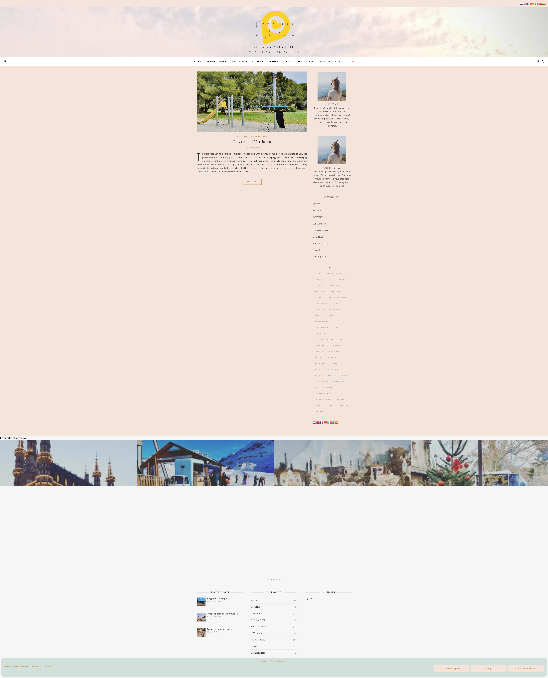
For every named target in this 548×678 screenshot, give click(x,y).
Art (331, 280)
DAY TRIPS (238, 61)
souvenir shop (323, 393)
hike (331, 316)
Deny (488, 668)
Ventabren (320, 411)
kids (336, 328)
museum (335, 363)
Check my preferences (526, 668)
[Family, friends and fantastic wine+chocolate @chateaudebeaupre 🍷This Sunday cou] (205, 463)
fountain (320, 310)
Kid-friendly (321, 328)
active (318, 274)
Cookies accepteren (451, 668)
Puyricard (339, 381)
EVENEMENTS (320, 223)
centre (342, 280)
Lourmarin (336, 345)
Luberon (319, 351)
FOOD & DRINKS (279, 61)
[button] (268, 579)
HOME (197, 61)
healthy (319, 316)
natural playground (326, 369)
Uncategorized (320, 256)
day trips (320, 292)
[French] (322, 422)
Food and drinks (338, 298)
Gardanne (335, 310)
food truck (321, 304)
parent (332, 375)
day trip (334, 286)
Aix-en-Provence (336, 274)
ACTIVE (256, 61)
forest (337, 304)
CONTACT (341, 61)
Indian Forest (322, 322)
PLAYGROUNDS (215, 61)
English (308, 598)
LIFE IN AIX (303, 61)
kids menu (320, 334)
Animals (319, 280)
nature (319, 375)
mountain (320, 363)
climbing (319, 286)
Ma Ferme (334, 351)
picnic (344, 375)
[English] (318, 422)
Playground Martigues (252, 141)
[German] (325, 422)
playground (321, 381)
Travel (329, 405)
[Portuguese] (333, 422)
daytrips (336, 292)
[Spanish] (337, 422)
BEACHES (317, 210)
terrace (341, 399)
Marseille (333, 357)
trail (317, 405)
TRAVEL (322, 61)
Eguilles (319, 298)
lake (341, 340)
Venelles (343, 405)
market (319, 357)
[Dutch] (314, 422)
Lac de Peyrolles (324, 340)
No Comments (252, 147)
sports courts (323, 399)
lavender (320, 345)
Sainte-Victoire (323, 387)
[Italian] (329, 422)
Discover (252, 181)
